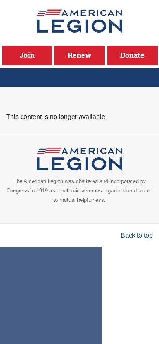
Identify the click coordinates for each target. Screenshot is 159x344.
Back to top (137, 235)
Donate (132, 55)
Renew (79, 55)
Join (27, 55)
